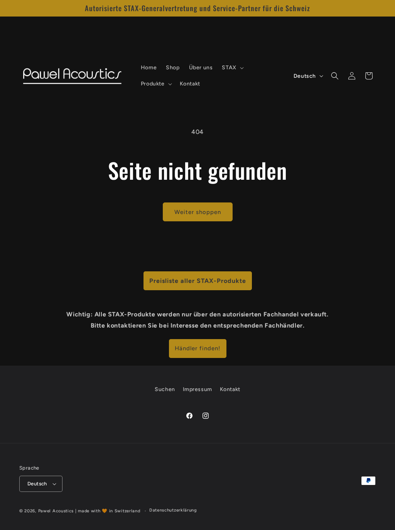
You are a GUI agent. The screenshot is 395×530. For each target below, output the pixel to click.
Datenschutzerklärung (173, 510)
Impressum (197, 389)
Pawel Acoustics (56, 510)
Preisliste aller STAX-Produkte (197, 280)
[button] (231, 68)
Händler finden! (198, 348)
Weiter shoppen (197, 212)
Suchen (165, 389)
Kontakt (230, 389)
